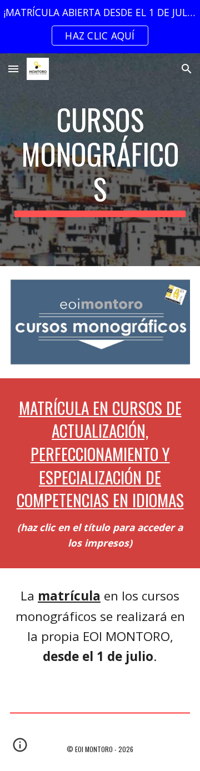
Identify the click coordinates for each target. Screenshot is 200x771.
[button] (13, 68)
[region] (100, 26)
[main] (100, 160)
